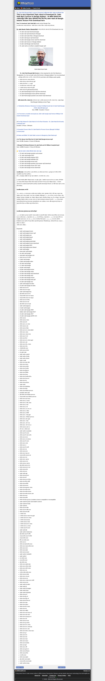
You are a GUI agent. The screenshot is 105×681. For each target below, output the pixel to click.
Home (40, 667)
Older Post (61, 667)
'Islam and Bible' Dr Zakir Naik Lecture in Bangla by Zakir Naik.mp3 (37, 135)
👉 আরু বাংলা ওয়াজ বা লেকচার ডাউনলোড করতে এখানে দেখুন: (29, 151)
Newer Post (19, 667)
